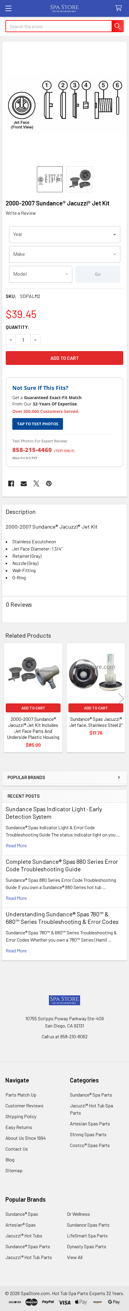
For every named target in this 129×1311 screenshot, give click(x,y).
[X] (36, 483)
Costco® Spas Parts (90, 1145)
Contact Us (16, 1149)
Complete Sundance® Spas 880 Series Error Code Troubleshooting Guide (62, 865)
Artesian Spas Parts (90, 1123)
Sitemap (13, 1170)
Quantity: (17, 327)
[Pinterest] (49, 483)
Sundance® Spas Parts (27, 1246)
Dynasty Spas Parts (86, 1246)
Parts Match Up (20, 1094)
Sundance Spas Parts (88, 1225)
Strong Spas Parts (88, 1134)
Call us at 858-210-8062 (65, 1036)
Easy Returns (18, 1127)
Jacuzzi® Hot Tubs (23, 1235)
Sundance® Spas (21, 1214)
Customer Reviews (24, 1105)
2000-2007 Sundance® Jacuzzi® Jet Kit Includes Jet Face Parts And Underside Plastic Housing (33, 728)
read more (16, 845)
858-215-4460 (32, 450)
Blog (9, 1159)
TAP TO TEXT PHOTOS (37, 423)
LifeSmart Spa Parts (87, 1235)
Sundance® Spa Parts (91, 1094)
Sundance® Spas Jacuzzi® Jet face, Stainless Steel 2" (95, 722)
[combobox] (64, 234)
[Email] (23, 483)
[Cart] (120, 8)
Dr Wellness (78, 1214)
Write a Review (21, 213)
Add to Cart (33, 708)
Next (121, 698)
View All (74, 1257)
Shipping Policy (20, 1116)
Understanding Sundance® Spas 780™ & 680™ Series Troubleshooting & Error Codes (62, 917)
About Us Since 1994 (25, 1138)
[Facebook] (11, 483)
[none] (64, 104)
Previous (8, 698)
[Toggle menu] (8, 8)
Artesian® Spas (20, 1225)
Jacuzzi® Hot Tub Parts (28, 1257)
